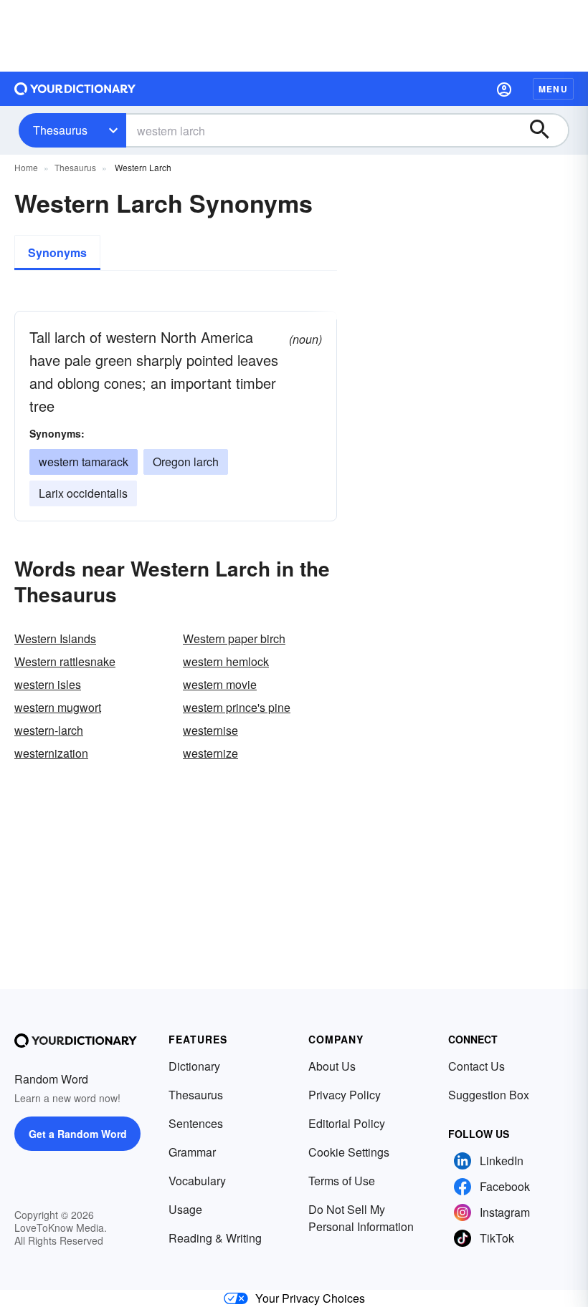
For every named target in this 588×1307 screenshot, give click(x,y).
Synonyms (57, 252)
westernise (210, 730)
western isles (47, 684)
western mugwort (57, 707)
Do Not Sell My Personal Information (361, 1218)
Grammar (192, 1152)
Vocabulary (197, 1180)
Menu (553, 88)
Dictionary (194, 1066)
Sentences (196, 1123)
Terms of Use (341, 1180)
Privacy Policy (344, 1094)
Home (26, 167)
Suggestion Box (488, 1094)
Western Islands (55, 638)
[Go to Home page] (75, 88)
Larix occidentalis (83, 493)
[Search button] (546, 130)
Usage (185, 1209)
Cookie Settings (348, 1152)
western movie (220, 684)
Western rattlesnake (64, 661)
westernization (51, 753)
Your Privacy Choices (310, 1298)
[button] (504, 89)
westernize (210, 753)
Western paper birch (234, 638)
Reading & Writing (215, 1238)
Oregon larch (186, 461)
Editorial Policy (346, 1123)
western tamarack (83, 461)
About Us (332, 1066)
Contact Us (476, 1066)
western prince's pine (236, 707)
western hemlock (226, 661)
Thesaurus (60, 130)
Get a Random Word (78, 1134)
